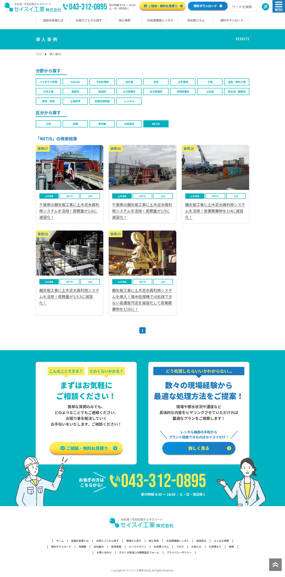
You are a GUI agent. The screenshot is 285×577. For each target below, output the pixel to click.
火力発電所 (129, 91)
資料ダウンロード (205, 6)
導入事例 (154, 540)
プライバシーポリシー (179, 552)
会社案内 (99, 546)
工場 (209, 82)
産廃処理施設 (102, 101)
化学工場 (48, 91)
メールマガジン (137, 546)
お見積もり (215, 546)
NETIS (156, 123)
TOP (39, 54)
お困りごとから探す (107, 540)
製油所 (102, 91)
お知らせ (196, 546)
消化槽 (129, 82)
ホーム (60, 540)
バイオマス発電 (48, 82)
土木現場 (183, 82)
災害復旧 (129, 123)
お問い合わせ (104, 552)
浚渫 (156, 82)
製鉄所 (75, 91)
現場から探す (133, 540)
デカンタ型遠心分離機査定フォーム (139, 552)
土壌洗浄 (75, 101)
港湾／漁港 (48, 101)
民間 (75, 123)
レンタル (129, 101)
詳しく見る (198, 448)
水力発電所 (156, 91)
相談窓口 (201, 540)
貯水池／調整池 (237, 91)
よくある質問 (221, 540)
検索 (231, 546)
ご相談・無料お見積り (163, 6)
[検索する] (265, 6)
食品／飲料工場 (237, 82)
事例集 (102, 123)
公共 (48, 123)
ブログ (180, 546)
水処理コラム (161, 546)
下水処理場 (102, 82)
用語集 (82, 546)
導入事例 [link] (55, 54)
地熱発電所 (183, 91)
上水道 (210, 91)
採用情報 (116, 546)
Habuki (75, 82)
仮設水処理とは (80, 540)
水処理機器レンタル (177, 540)
